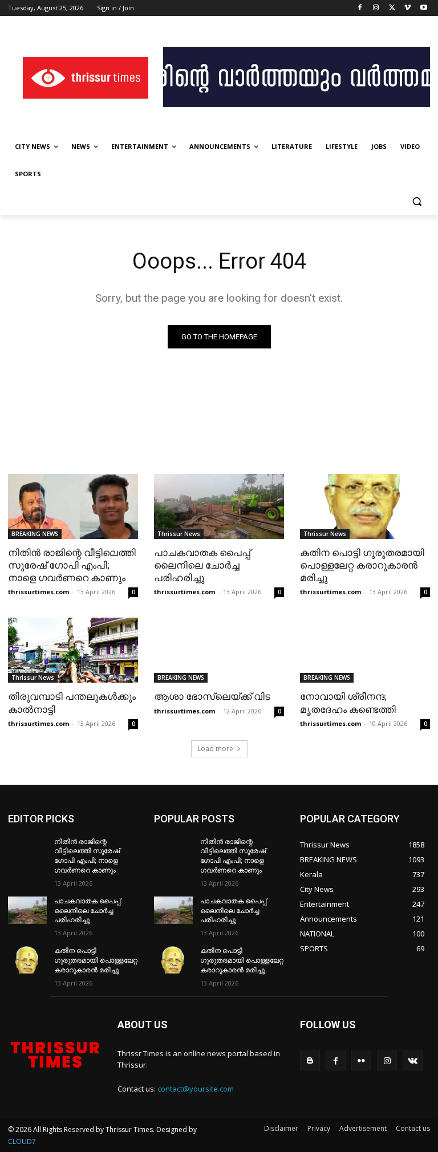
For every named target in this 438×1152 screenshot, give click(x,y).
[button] (416, 201)
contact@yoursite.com (195, 1089)
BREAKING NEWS (34, 534)
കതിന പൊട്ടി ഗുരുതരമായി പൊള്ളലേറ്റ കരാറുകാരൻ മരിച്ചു (362, 565)
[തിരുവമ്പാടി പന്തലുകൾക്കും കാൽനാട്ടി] (73, 650)
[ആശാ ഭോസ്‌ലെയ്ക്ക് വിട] (219, 650)
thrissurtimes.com (38, 591)
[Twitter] (392, 8)
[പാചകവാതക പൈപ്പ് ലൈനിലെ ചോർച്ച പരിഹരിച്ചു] (219, 506)
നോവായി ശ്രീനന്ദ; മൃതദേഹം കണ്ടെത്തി (348, 703)
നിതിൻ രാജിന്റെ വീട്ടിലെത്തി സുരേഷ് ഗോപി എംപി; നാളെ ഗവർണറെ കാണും (72, 565)
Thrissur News (178, 534)
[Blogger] (310, 1060)
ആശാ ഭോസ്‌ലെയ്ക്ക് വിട (212, 696)
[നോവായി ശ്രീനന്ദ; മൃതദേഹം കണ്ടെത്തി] (365, 650)
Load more (215, 748)
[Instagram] (376, 8)
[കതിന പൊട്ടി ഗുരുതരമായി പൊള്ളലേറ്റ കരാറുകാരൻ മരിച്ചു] (365, 506)
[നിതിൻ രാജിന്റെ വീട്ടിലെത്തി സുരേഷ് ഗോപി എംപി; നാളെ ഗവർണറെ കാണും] (73, 506)
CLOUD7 (22, 1141)
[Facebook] (360, 8)
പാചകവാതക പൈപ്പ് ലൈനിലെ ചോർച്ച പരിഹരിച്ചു (202, 565)
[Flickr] (361, 1060)
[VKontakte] (413, 1060)
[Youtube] (423, 8)
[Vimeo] (407, 8)
